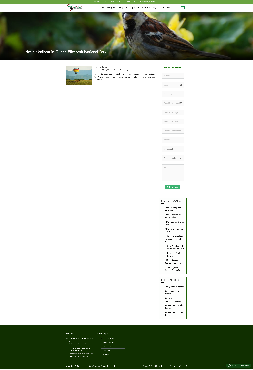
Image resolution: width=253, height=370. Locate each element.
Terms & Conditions (151, 366)
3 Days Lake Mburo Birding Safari (173, 216)
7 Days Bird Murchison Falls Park (174, 230)
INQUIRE (170, 7)
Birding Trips (111, 7)
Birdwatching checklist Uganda (174, 307)
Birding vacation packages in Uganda (173, 299)
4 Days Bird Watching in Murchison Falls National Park (175, 239)
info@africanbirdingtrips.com (80, 356)
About (161, 7)
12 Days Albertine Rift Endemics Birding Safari (174, 247)
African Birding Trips (121, 70)
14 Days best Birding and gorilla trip (173, 254)
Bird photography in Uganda (173, 292)
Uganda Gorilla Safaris (109, 339)
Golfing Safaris (107, 346)
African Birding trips (108, 343)
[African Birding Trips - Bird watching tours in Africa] (75, 7)
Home (101, 7)
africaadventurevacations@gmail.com (82, 354)
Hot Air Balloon (101, 66)
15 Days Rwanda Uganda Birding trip (173, 261)
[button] (238, 366)
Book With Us (106, 354)
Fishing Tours (123, 7)
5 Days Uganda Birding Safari (174, 223)
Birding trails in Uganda (174, 286)
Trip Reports (135, 7)
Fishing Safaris (107, 350)
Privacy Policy (169, 366)
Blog (154, 7)
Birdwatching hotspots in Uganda (175, 314)
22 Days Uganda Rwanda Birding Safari (174, 269)
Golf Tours (146, 7)
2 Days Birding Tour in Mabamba (174, 209)
